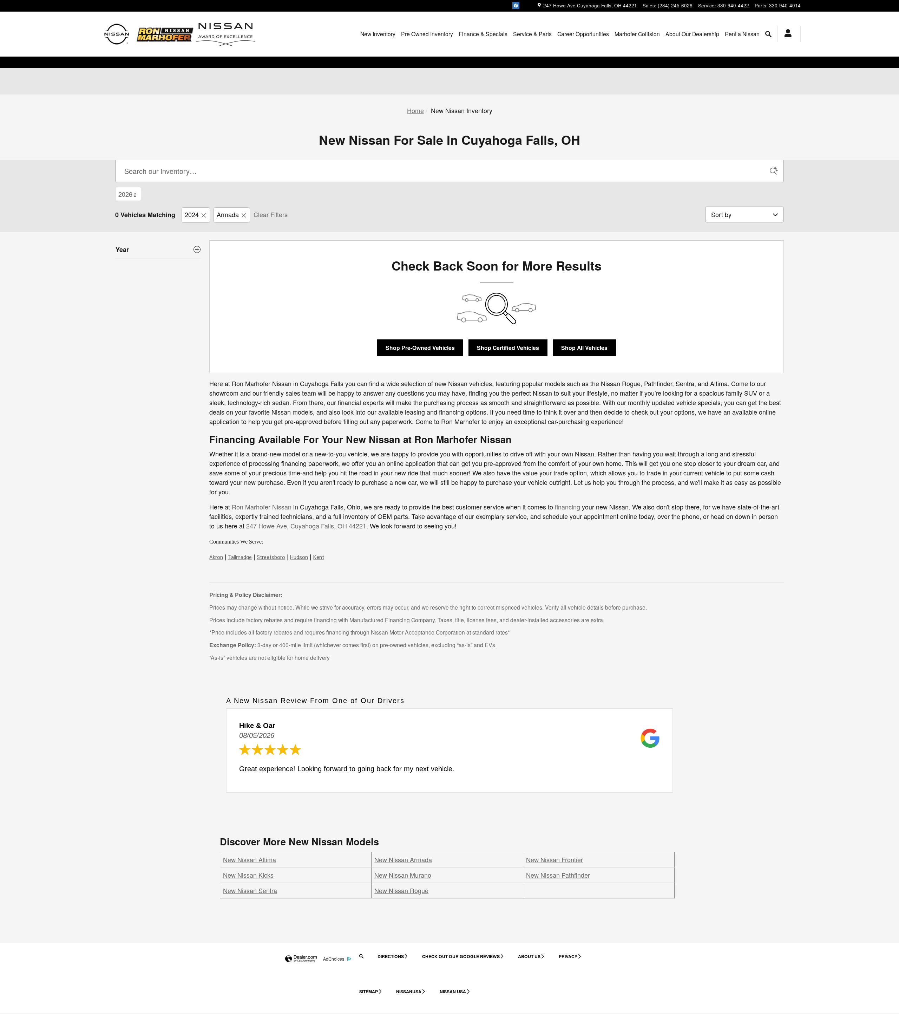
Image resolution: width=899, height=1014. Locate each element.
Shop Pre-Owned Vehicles (420, 348)
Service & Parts (532, 34)
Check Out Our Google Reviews (461, 956)
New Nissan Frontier (554, 859)
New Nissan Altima (249, 859)
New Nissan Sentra (250, 890)
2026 (127, 194)
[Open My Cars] (786, 34)
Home (415, 110)
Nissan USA (453, 991)
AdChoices (333, 959)
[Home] (116, 34)
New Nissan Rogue (401, 890)
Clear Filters (271, 214)
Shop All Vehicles (584, 348)
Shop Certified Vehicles (508, 348)
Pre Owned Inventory (427, 34)
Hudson (299, 557)
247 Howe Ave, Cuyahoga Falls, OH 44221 (306, 525)
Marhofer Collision (637, 34)
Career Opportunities (583, 34)
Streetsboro (271, 557)
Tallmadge (240, 557)
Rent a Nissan (742, 34)
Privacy (568, 956)
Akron (216, 557)
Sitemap (368, 991)
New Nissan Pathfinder (558, 874)
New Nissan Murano (402, 874)
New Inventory (377, 34)
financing (567, 506)
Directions (391, 956)
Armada (228, 214)
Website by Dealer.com (301, 959)
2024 (192, 214)
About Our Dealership (692, 34)
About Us (529, 956)
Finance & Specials (483, 34)
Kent (318, 557)
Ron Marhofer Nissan (261, 506)
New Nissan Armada (403, 859)
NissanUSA (408, 991)
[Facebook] (515, 5)
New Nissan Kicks (248, 874)
